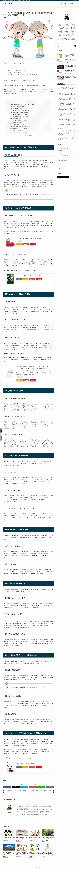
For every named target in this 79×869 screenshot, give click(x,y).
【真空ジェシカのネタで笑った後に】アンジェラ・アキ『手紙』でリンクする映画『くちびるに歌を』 (66, 115)
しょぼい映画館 (8, 3)
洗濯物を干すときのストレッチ (20, 128)
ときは (9, 812)
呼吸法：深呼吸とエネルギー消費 (20, 114)
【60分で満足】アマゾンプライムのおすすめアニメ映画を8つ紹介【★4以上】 (66, 99)
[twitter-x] (18, 817)
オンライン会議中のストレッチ (20, 120)
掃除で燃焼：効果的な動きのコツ (20, 126)
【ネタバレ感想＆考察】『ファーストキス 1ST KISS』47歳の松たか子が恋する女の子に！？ (66, 89)
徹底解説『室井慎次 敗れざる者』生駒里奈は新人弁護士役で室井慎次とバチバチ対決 (66, 138)
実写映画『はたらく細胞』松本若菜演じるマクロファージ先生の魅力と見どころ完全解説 (66, 121)
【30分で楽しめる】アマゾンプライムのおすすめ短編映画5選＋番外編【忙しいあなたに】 (66, 109)
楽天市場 (26, 244)
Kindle (19, 279)
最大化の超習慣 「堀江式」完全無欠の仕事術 (28, 763)
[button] (7, 787)
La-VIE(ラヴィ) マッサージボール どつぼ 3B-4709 (28, 238)
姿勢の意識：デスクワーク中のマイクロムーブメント (25, 112)
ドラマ (61, 158)
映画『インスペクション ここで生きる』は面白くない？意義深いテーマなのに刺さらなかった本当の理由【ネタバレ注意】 (66, 132)
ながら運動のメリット (18, 108)
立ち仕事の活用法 (17, 118)
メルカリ (33, 244)
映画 (60, 163)
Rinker (21, 240)
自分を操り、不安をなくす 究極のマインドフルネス (29, 275)
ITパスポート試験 (63, 148)
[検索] (75, 0)
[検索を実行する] (75, 46)
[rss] (73, 0)
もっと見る (28, 135)
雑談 (5, 17)
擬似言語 (61, 153)
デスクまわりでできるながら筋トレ (19, 132)
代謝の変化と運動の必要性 (19, 106)
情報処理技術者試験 (64, 160)
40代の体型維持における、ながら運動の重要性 (22, 104)
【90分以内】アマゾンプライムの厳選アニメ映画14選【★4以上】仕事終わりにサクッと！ (67, 94)
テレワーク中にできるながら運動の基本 (20, 110)
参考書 (61, 150)
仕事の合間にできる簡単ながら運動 (19, 116)
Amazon (19, 244)
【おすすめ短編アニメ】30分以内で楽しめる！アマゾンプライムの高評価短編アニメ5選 (66, 104)
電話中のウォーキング (18, 122)
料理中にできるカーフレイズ (19, 130)
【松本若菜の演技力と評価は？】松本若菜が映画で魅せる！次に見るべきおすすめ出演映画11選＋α (66, 126)
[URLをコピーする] (50, 787)
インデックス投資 (63, 155)
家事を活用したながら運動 (17, 124)
